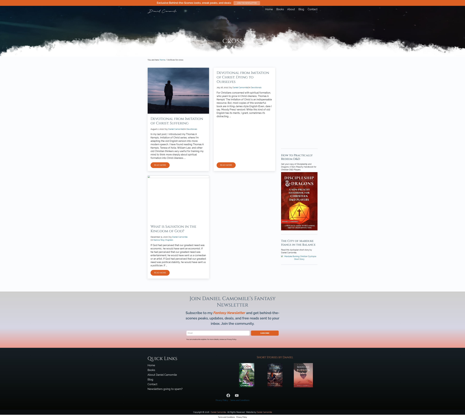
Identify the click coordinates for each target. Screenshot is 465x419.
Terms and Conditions (239, 400)
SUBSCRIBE (264, 333)
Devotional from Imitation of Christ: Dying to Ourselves (243, 77)
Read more (162, 166)
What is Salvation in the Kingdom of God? (173, 228)
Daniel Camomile (218, 412)
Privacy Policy (222, 400)
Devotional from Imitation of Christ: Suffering (177, 121)
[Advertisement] (299, 104)
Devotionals (191, 129)
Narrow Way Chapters (163, 240)
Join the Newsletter (247, 3)
